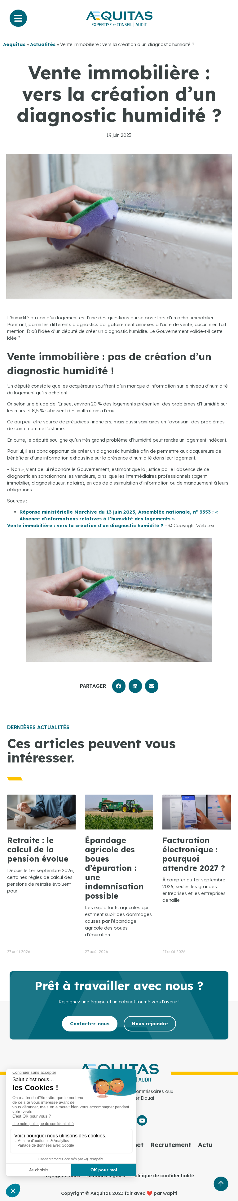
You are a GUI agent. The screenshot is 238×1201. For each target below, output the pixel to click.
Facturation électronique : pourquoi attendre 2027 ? (193, 854)
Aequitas (14, 44)
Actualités (42, 44)
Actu (205, 1145)
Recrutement (170, 1145)
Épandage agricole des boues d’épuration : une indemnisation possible (114, 868)
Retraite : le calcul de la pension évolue (37, 849)
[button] (119, 686)
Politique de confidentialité (162, 1175)
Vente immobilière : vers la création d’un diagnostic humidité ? (85, 525)
